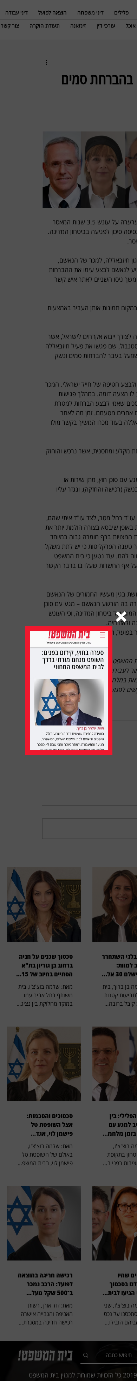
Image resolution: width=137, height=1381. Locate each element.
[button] (121, 616)
